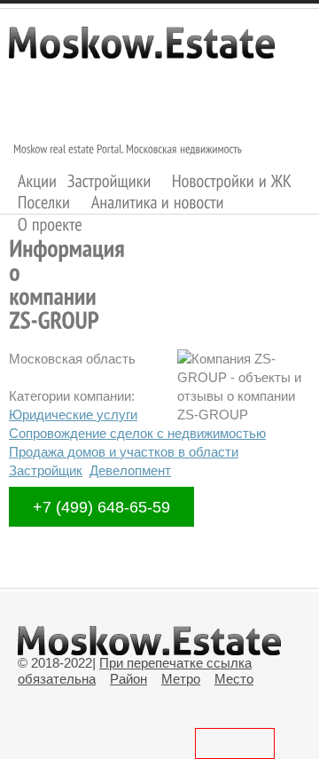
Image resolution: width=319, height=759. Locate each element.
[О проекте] (50, 224)
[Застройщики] (109, 180)
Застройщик (45, 470)
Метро (180, 678)
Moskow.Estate (142, 51)
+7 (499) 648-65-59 (101, 507)
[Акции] (38, 180)
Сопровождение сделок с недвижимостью (137, 433)
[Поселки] (44, 203)
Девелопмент (130, 470)
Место (233, 678)
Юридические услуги (73, 414)
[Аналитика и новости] (157, 203)
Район (128, 678)
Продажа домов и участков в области (123, 451)
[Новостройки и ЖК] (232, 180)
